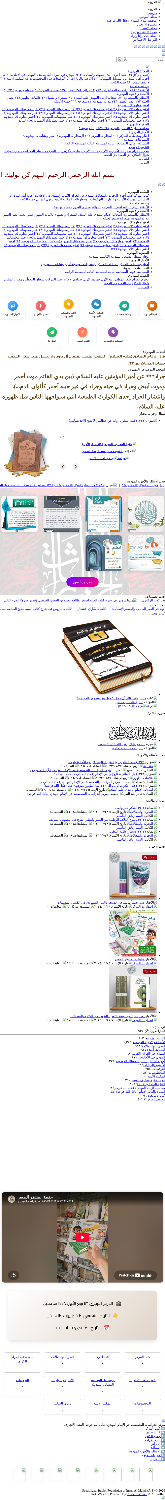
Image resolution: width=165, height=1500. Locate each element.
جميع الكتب (118, 82)
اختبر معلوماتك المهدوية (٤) (20, 109)
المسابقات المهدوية (136, 139)
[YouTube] (147, 47)
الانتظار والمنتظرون (133, 97)
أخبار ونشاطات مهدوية (38, 135)
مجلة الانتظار (148, 28)
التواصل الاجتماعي (145, 39)
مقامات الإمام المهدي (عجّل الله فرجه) (139, 1088)
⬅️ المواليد (158, 1447)
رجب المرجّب (53, 151)
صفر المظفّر (122, 151)
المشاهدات (94, 766)
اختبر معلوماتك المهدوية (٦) (93, 113)
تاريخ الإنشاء (131, 766)
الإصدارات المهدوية (70, 135)
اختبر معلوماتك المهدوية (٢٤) (130, 249)
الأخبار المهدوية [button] (139, 260)
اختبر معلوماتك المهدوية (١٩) (35, 241)
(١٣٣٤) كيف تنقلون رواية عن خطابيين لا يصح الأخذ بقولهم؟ (106, 420)
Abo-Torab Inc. (137, 1494)
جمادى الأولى (91, 151)
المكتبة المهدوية (138, 71)
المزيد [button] (145, 162)
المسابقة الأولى (138, 143)
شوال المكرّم (140, 154)
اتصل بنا (143, 158)
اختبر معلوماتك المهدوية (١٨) (73, 241)
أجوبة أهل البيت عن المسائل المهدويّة (121, 78)
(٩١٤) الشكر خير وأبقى (130, 807)
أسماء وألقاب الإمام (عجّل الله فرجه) (140, 1091)
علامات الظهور (28, 97)
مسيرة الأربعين (147, 24)
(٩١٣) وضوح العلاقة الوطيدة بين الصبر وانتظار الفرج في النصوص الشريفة (97, 819)
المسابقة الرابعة (75, 143)
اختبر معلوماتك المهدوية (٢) (93, 109)
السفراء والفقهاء (55, 97)
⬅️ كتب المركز (155, 1428)
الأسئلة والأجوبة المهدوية (133, 93)
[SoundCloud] (143, 47)
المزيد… (21, 120)
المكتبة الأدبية (12, 78)
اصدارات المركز (98, 135)
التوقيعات (56, 78)
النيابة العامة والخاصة (151, 1084)
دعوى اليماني (138, 82)
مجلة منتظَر (140, 128)
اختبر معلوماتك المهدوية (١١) (54, 116)
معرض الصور (45, 90)
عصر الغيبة (26, 214)
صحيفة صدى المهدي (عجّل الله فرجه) (132, 20)
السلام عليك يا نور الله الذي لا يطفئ (121, 744)
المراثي (84, 90)
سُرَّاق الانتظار (127, 608)
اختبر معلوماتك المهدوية (133, 105)
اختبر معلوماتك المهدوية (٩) (130, 116)
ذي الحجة (110, 154)
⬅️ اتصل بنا (157, 1459)
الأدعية (141, 90)
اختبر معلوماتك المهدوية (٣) (56, 109)
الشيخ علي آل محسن (129, 702)
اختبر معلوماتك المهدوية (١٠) (92, 116)
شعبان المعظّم (34, 151)
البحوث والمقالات (90, 74)
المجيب (117, 770)
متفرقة (79, 101)
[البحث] (120, 59)
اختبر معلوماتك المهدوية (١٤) (84, 120)
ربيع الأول (107, 151)
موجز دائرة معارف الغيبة (148, 1080)
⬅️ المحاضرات (155, 1440)
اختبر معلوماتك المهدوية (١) (130, 109)
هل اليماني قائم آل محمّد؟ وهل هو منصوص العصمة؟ (111, 698)
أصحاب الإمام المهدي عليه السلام (93, 97)
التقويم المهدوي (138, 147)
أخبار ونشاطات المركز (131, 135)
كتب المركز (138, 74)
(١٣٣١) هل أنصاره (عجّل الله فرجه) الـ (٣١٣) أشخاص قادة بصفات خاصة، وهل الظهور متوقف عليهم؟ (79, 485)
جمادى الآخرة (72, 151)
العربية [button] (153, 2)
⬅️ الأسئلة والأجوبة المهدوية (146, 1451)
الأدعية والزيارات (79, 78)
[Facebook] (163, 47)
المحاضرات (105, 90)
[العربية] (159, 184)
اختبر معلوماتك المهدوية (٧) (56, 113)
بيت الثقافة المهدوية (144, 32)
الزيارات (125, 90)
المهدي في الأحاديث (19, 74)
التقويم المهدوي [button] (138, 275)
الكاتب (148, 816)
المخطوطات (35, 78)
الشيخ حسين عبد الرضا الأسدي (102, 451)
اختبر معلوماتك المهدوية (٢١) (99, 245)
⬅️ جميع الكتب (155, 1436)
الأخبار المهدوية (139, 132)
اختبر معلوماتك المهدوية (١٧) (112, 241)
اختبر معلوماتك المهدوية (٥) (130, 113)
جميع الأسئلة (62, 101)
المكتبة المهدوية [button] (138, 191)
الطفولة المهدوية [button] (138, 252)
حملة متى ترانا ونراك (143, 36)
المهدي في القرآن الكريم (55, 74)
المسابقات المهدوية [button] (136, 268)
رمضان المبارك (14, 151)
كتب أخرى (116, 74)
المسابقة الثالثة (96, 143)
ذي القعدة (124, 154)
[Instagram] (151, 47)
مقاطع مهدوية (17, 90)
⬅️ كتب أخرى (155, 1432)
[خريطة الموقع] (135, 47)
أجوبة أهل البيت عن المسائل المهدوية (140, 1061)
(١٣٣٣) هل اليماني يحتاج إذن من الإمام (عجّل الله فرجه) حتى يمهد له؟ (99, 774)
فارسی (152, 13)
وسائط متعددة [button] (139, 203)
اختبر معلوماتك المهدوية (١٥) (46, 120)
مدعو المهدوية (99, 101)
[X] (155, 47)
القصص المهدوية (116, 128)
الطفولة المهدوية (138, 124)
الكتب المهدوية (155, 1038)
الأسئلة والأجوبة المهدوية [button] (133, 210)
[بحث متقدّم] (125, 59)
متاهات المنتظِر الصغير (129, 959)
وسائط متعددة (139, 86)
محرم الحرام (140, 151)
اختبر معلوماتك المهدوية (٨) (20, 113)
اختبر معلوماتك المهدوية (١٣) (123, 120)
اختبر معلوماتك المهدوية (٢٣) (21, 245)
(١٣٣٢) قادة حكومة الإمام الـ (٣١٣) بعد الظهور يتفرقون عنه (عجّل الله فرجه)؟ (94, 785)
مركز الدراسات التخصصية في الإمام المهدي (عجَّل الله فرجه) (70, 770)
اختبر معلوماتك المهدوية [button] (133, 222)
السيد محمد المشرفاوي (127, 748)
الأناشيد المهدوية (91, 128)
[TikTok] (139, 47)
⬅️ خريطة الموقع (153, 1455)
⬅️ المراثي (158, 1443)
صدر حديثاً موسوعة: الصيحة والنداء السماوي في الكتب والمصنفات (101, 902)
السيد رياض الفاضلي (129, 816)
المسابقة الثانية (117, 143)
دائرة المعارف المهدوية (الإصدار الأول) (107, 444)
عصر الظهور (123, 101)
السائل (148, 770)
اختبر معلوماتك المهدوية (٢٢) (60, 245)
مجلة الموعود (148, 16)
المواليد (67, 90)
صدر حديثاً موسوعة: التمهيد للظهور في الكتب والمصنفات (107, 1016)
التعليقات (68, 766)
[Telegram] (159, 47)
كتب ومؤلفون (156, 1095)
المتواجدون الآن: (154, 1031)
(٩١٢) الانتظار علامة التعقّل (128, 831)
